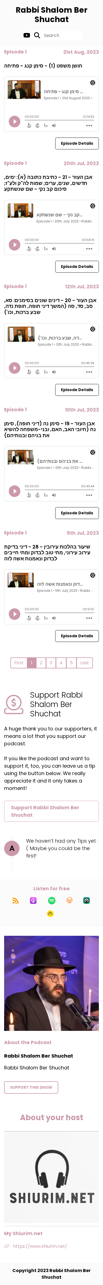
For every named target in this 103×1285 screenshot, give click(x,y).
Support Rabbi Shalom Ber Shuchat (45, 811)
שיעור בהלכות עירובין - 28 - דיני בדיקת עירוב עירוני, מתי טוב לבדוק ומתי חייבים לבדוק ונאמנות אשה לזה (47, 552)
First (19, 663)
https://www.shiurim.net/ (39, 1246)
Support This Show (31, 1087)
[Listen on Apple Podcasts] (33, 900)
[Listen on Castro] (86, 900)
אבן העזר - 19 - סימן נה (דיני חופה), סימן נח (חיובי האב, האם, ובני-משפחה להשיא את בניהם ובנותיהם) (50, 429)
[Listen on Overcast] (69, 900)
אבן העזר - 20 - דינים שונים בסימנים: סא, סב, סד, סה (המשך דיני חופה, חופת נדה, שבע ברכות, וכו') (50, 306)
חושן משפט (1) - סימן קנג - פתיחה (43, 65)
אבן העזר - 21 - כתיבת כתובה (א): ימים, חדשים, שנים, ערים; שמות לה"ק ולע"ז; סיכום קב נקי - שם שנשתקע (48, 183)
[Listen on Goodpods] (50, 913)
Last (84, 663)
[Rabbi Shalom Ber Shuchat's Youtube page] (26, 35)
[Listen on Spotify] (51, 900)
